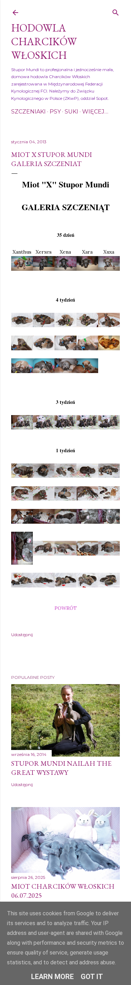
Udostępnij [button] (22, 634)
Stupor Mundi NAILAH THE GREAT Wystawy (61, 768)
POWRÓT (65, 608)
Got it (92, 976)
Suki (71, 111)
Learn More (52, 976)
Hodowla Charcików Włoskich (44, 41)
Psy (55, 111)
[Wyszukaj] (115, 11)
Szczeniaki (28, 111)
